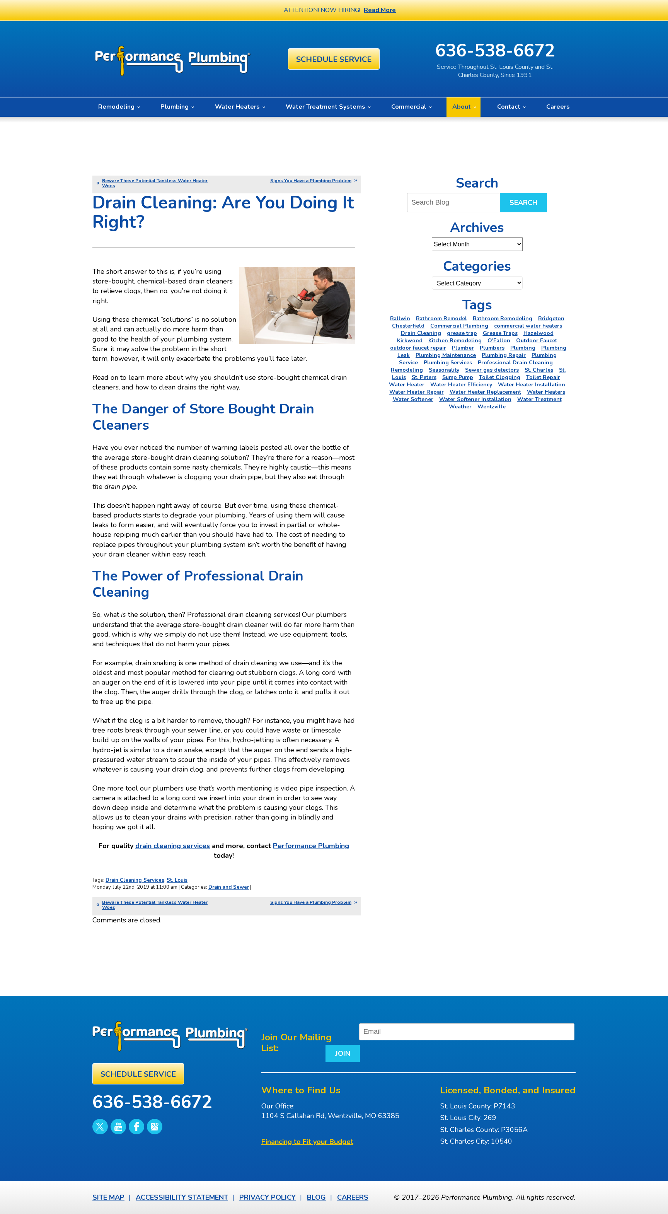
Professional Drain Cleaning (515, 362)
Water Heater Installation (531, 384)
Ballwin (400, 318)
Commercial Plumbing (459, 326)
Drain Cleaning (421, 333)
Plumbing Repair (504, 355)
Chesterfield (408, 326)
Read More (380, 10)
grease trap (462, 333)
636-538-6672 (495, 51)
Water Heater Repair (416, 392)
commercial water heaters (528, 326)
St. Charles (539, 370)
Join (342, 1053)
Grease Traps (500, 333)
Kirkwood (410, 340)
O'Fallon (498, 340)
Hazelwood (538, 333)
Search (523, 202)
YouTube (118, 1126)
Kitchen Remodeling (455, 340)
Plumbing (522, 348)
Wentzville (491, 406)
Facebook (136, 1126)
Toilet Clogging (499, 377)
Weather (460, 406)
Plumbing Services (448, 362)
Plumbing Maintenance (446, 355)
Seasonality (444, 370)
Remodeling (407, 370)
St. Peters (424, 377)
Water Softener (413, 399)
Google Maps (154, 1126)
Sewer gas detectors (492, 370)
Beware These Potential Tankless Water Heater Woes (155, 183)
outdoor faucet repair (418, 348)
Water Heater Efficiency (461, 384)
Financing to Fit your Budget (307, 1141)
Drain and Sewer (228, 887)
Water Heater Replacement (485, 392)
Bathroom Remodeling (502, 318)
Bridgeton (551, 318)
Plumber (463, 348)
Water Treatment (539, 399)
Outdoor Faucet (536, 340)
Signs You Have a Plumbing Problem (310, 181)
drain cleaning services (172, 845)
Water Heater (406, 384)
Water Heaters (546, 392)
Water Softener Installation (475, 399)
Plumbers (492, 348)
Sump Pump (457, 377)
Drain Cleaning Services (135, 880)
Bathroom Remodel (441, 318)
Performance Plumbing (311, 845)
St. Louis (177, 880)
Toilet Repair (543, 377)
